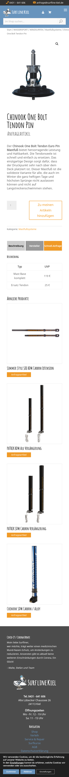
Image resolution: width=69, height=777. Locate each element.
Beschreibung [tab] (16, 245)
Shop (34, 731)
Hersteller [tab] (34, 245)
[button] (57, 44)
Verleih (34, 735)
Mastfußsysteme (53, 29)
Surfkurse (35, 743)
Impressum (35, 754)
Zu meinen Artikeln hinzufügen (45, 210)
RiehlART (55, 771)
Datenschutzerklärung (34, 751)
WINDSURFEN (36, 29)
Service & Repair (34, 739)
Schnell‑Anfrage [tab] (53, 245)
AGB (34, 747)
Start (9, 29)
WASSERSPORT (20, 29)
